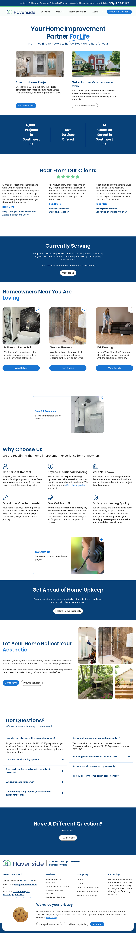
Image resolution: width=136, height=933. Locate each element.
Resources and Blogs (87, 895)
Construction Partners (88, 887)
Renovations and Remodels (53, 881)
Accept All (97, 924)
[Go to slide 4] (71, 227)
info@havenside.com (25, 884)
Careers (81, 883)
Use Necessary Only (76, 924)
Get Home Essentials (84, 105)
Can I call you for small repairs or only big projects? (28, 771)
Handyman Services (55, 897)
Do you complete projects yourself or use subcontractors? (28, 793)
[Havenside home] (21, 12)
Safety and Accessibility (57, 886)
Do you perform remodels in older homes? (96, 775)
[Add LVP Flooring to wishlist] (130, 310)
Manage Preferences (49, 924)
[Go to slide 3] (64, 227)
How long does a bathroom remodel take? (96, 756)
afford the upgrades (75, 485)
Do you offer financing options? (23, 759)
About (95, 11)
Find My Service (26, 105)
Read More (8, 203)
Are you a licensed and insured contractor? (96, 738)
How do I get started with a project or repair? (30, 738)
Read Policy (51, 917)
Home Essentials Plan (88, 891)
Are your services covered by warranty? (94, 766)
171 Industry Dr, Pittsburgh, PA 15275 (16, 893)
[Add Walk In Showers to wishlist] (83, 310)
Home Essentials (77, 11)
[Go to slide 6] (85, 227)
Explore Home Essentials (68, 611)
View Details (21, 367)
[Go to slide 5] (78, 227)
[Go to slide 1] (51, 227)
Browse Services (31, 682)
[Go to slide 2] (57, 227)
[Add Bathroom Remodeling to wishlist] (37, 310)
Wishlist (59, 11)
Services (45, 11)
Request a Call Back (119, 11)
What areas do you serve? (20, 781)
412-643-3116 (68, 837)
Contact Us (68, 272)
